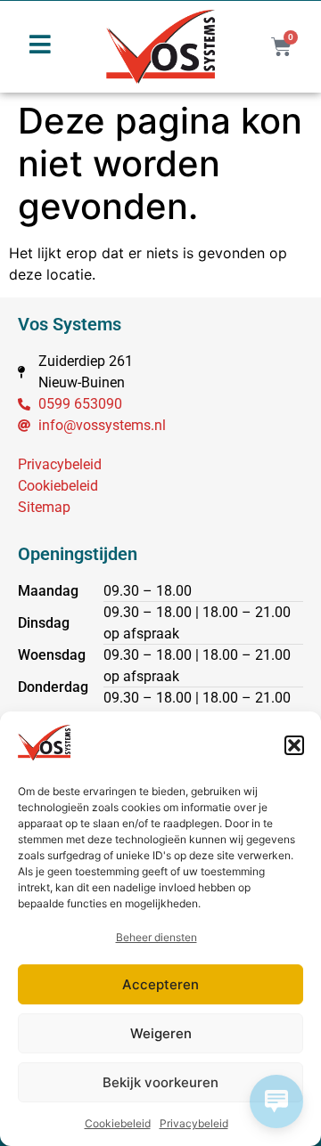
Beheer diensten (156, 937)
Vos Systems (69, 324)
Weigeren (161, 1033)
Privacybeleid (194, 1123)
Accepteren (160, 984)
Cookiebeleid (118, 1123)
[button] (294, 745)
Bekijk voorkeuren (160, 1082)
